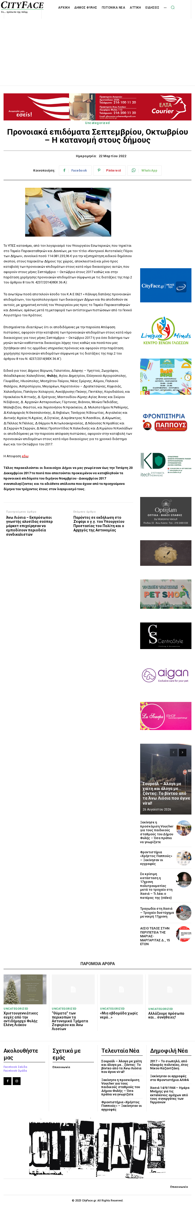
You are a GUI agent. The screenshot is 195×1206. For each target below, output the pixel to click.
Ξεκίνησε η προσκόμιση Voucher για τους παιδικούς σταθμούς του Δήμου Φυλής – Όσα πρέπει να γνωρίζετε (156, 832)
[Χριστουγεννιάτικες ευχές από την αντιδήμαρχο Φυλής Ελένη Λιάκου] (25, 989)
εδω (25, 456)
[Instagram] (17, 1081)
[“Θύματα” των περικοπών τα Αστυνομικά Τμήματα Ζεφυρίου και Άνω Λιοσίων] (73, 989)
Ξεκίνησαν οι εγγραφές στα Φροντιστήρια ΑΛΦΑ (169, 1078)
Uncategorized (97, 123)
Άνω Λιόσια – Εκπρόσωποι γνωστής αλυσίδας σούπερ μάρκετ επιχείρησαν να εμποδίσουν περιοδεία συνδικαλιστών (29, 525)
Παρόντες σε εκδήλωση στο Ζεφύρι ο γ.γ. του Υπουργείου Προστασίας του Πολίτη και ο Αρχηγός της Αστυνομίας (98, 523)
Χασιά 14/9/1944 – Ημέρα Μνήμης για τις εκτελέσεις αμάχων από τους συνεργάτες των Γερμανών (169, 1095)
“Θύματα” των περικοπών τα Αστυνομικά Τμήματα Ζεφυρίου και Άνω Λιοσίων (70, 1021)
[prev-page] (173, 752)
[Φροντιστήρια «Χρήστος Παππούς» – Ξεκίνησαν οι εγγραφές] (183, 858)
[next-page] (182, 752)
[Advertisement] (97, 46)
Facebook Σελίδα (15, 1067)
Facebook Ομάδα (15, 1070)
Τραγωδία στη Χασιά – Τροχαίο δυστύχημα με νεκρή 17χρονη (157, 912)
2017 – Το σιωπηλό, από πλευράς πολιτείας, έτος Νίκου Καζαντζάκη (169, 1064)
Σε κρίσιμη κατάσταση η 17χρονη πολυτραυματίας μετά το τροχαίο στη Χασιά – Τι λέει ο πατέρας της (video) (156, 886)
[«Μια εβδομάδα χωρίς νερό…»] (121, 989)
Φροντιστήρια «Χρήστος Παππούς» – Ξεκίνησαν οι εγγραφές (156, 858)
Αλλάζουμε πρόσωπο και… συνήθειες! (166, 1015)
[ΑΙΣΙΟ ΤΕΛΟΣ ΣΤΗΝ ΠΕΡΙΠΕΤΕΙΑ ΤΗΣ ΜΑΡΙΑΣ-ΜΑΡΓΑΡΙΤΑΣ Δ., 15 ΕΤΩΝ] (183, 934)
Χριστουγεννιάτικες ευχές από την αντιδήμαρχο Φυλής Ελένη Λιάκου (21, 1019)
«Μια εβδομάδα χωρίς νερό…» (119, 1015)
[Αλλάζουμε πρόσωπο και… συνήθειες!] (169, 989)
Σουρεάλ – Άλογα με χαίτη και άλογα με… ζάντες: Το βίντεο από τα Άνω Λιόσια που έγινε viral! (166, 793)
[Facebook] (7, 1081)
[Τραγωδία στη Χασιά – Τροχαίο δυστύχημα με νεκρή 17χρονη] (183, 912)
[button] (172, 7)
